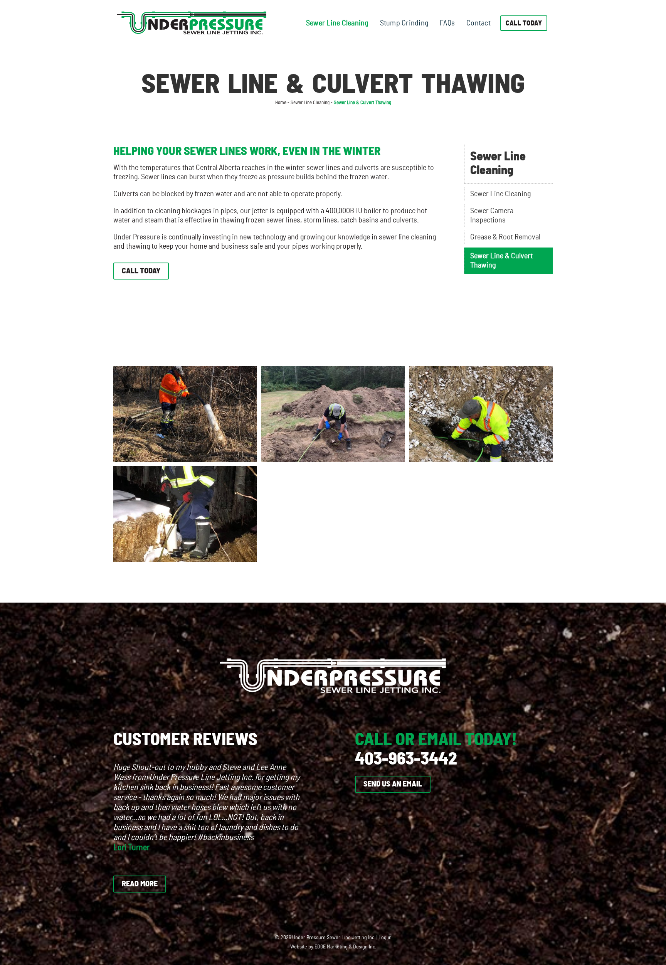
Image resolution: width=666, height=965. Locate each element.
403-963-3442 (406, 759)
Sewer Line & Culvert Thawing (501, 260)
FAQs (447, 23)
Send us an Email (392, 784)
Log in (385, 937)
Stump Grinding (404, 23)
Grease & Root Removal (505, 237)
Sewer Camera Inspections (491, 215)
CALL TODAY (141, 271)
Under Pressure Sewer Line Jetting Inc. (333, 937)
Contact (478, 23)
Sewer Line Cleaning (337, 23)
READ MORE (140, 884)
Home (280, 102)
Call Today (524, 23)
